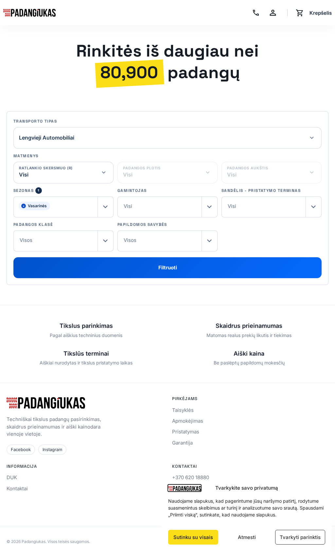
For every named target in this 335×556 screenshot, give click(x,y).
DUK (12, 477)
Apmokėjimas (187, 421)
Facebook (21, 449)
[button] (63, 206)
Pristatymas (185, 432)
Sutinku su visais (193, 537)
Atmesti (247, 537)
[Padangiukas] (29, 13)
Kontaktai (17, 488)
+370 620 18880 (190, 477)
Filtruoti (167, 267)
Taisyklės (183, 410)
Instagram (52, 449)
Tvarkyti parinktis (300, 537)
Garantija (182, 443)
